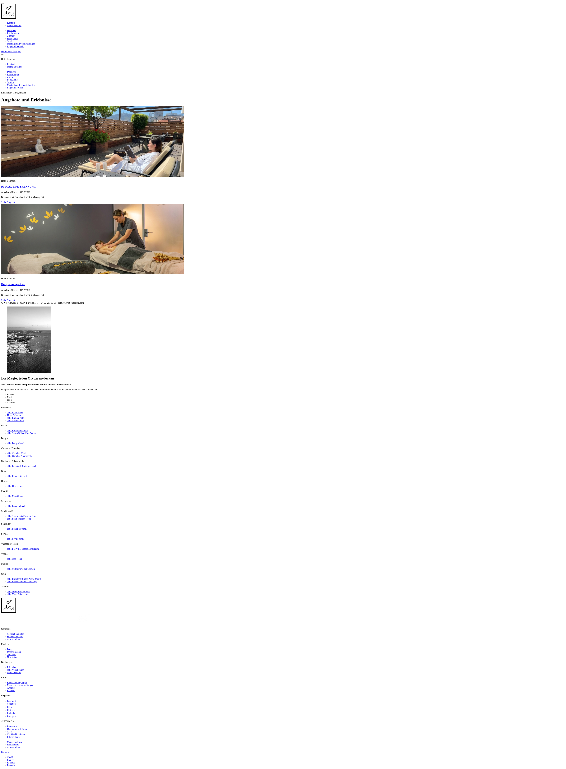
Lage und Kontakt (15, 46)
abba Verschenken (15, 670)
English (10, 760)
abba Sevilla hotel (15, 539)
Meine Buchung (14, 25)
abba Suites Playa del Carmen (21, 569)
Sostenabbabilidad (15, 634)
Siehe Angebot (8, 202)
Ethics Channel (14, 737)
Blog (9, 649)
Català (10, 757)
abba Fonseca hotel (16, 506)
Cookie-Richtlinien (16, 734)
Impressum (12, 726)
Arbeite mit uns (14, 639)
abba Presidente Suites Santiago (22, 581)
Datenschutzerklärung (17, 729)
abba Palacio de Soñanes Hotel (21, 466)
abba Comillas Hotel (16, 453)
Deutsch (5, 752)
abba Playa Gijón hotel (17, 476)
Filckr (10, 707)
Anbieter (11, 688)
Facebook (12, 701)
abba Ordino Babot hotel (18, 591)
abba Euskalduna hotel (17, 430)
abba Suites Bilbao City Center (21, 433)
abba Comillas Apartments (19, 456)
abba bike (11, 654)
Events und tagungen (17, 682)
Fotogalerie (12, 38)
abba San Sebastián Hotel (19, 518)
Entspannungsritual (13, 284)
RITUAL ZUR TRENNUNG (18, 186)
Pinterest (11, 710)
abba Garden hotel (15, 420)
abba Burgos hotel (15, 443)
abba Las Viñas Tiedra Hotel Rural (23, 549)
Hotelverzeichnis (15, 636)
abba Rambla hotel (15, 418)
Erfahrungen (13, 33)
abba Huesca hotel (15, 486)
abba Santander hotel (17, 529)
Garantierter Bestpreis (11, 51)
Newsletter (12, 657)
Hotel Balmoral (14, 415)
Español (11, 762)
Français (11, 765)
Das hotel (11, 30)
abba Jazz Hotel (14, 559)
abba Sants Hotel (15, 412)
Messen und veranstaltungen (20, 685)
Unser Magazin (14, 652)
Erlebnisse (12, 667)
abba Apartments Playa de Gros (21, 516)
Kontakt (11, 23)
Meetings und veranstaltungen (21, 43)
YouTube (11, 704)
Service (10, 41)
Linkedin (11, 713)
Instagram (12, 716)
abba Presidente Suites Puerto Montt (24, 579)
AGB (9, 731)
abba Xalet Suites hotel (17, 594)
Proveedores (13, 744)
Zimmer (10, 35)
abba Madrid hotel (15, 496)
